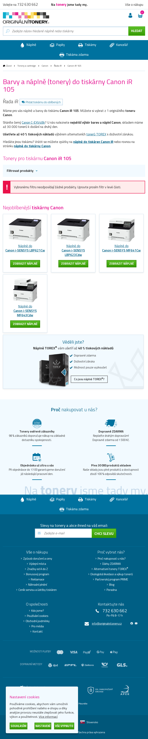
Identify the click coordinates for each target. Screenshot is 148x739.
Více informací (48, 717)
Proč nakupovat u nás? (112, 559)
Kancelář (121, 44)
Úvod (9, 66)
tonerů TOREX (96, 134)
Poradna (112, 590)
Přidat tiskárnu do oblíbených (43, 102)
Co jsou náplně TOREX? (89, 379)
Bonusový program (37, 574)
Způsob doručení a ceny (37, 559)
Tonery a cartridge (26, 66)
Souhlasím (18, 726)
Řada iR (58, 66)
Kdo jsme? (37, 611)
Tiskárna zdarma (77, 54)
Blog (111, 585)
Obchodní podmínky (38, 621)
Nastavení (42, 726)
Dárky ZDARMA (111, 564)
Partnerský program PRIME (111, 579)
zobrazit (25, 263)
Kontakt (38, 631)
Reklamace (37, 579)
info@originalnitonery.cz (107, 623)
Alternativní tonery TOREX (111, 569)
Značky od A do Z (37, 569)
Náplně (31, 44)
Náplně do (25, 248)
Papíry (60, 44)
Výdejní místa (37, 564)
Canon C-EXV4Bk (33, 122)
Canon (45, 66)
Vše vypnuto (64, 726)
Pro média (37, 626)
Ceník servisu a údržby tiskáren (37, 590)
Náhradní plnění (37, 585)
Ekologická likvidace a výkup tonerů (112, 574)
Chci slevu (104, 533)
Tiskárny (90, 44)
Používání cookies (37, 616)
